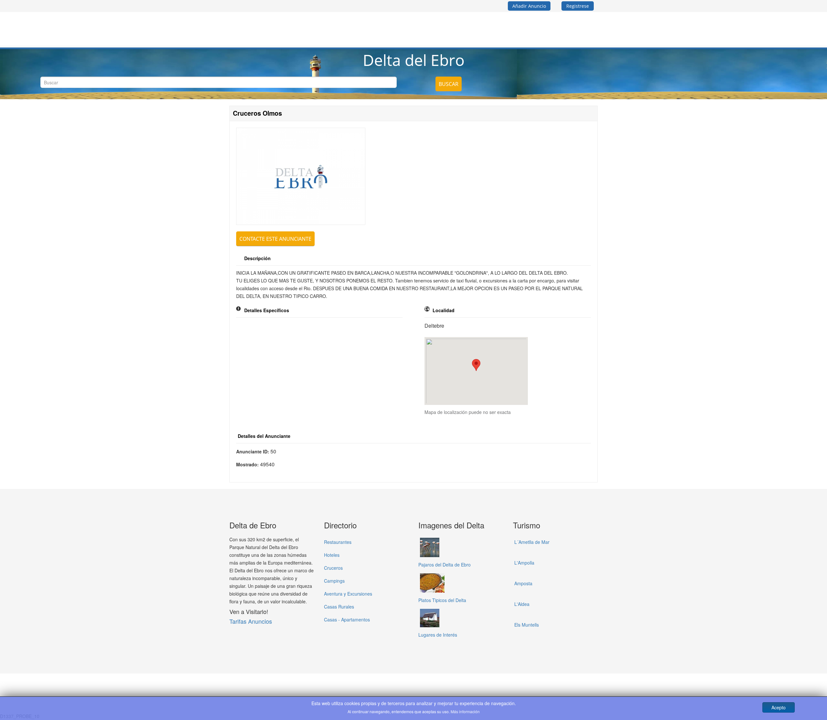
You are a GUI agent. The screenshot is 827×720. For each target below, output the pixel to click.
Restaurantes (337, 542)
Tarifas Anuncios (250, 621)
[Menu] (595, 26)
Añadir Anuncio (529, 6)
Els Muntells (526, 624)
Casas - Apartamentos (347, 619)
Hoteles (332, 555)
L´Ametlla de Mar (532, 542)
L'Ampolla (524, 562)
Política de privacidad (388, 684)
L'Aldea (521, 604)
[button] (476, 365)
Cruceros (333, 568)
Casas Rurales (339, 606)
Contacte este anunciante (275, 238)
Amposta (523, 583)
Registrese (577, 6)
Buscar (448, 84)
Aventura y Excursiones (348, 593)
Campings (334, 580)
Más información (465, 711)
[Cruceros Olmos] (300, 176)
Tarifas (424, 684)
